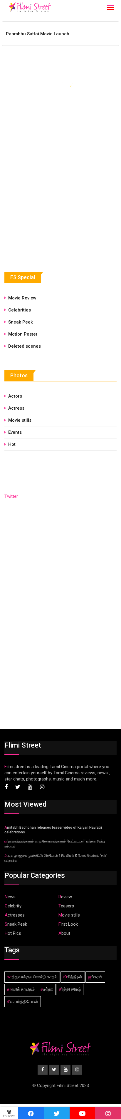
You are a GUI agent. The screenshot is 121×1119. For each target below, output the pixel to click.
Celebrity (13, 906)
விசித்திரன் (72, 976)
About (64, 933)
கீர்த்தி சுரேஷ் (70, 989)
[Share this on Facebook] (31, 1113)
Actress (16, 408)
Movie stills (19, 420)
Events (15, 432)
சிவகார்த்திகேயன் (22, 1001)
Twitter (11, 496)
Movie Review (22, 298)
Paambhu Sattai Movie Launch (37, 33)
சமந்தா (47, 989)
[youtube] (82, 1113)
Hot (12, 444)
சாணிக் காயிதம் (21, 989)
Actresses (15, 915)
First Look (68, 924)
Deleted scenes (24, 346)
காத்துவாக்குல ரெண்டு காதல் (32, 976)
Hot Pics (13, 933)
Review (65, 896)
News (10, 896)
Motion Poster (23, 334)
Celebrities (19, 310)
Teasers (66, 906)
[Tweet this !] (57, 1113)
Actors (15, 396)
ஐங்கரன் (95, 976)
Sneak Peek (20, 322)
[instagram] (108, 1113)
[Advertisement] (48, 209)
